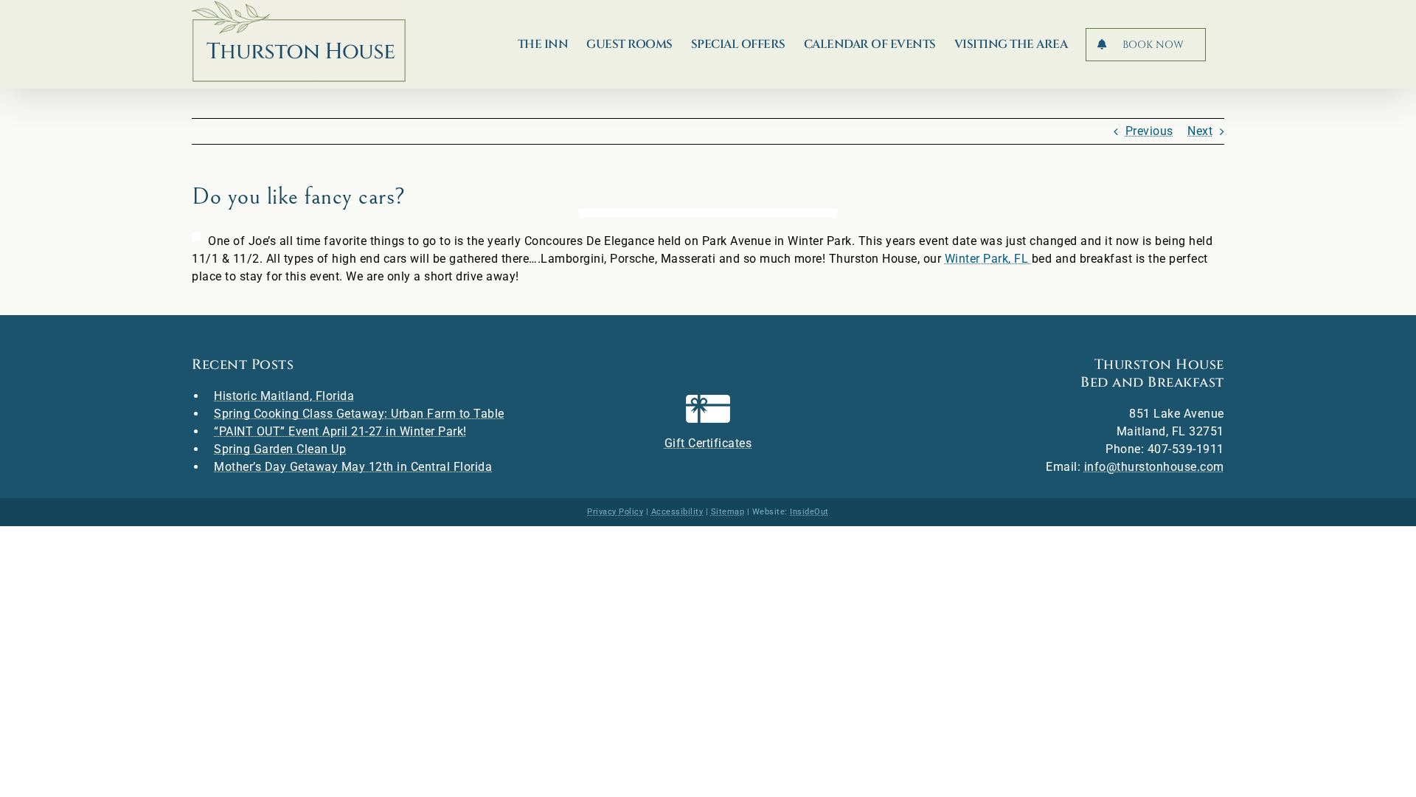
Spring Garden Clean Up (280, 449)
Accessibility (677, 512)
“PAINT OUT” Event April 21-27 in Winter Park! (340, 431)
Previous (1149, 131)
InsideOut (809, 512)
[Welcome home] (299, 41)
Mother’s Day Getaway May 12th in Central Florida (353, 467)
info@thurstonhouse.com (1154, 467)
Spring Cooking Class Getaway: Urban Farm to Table (359, 414)
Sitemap (728, 512)
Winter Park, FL (988, 259)
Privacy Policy (615, 512)
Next (1199, 131)
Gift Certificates (708, 443)
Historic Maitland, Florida (284, 396)
